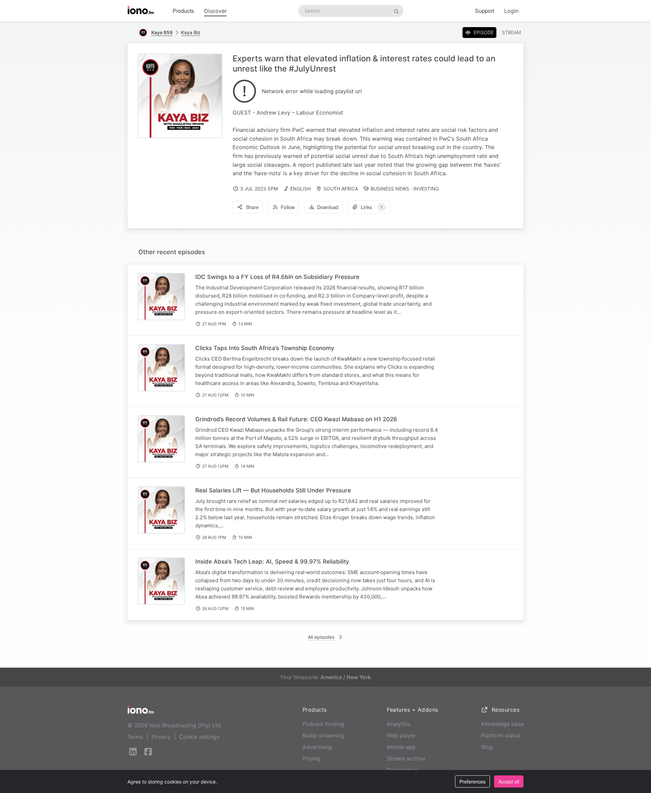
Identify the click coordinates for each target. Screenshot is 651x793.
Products (183, 11)
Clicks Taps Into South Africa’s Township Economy (264, 348)
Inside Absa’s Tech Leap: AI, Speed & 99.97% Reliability (272, 561)
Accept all (508, 781)
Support (484, 11)
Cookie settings (199, 736)
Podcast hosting (323, 723)
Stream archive (406, 758)
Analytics (398, 723)
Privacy (161, 736)
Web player (401, 735)
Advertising (317, 747)
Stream (511, 32)
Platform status (500, 735)
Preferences (472, 781)
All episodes (321, 637)
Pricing (311, 758)
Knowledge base (502, 723)
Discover (215, 10)
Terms (135, 736)
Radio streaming (323, 735)
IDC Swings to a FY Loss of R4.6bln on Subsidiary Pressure (277, 276)
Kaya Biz (190, 32)
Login (511, 10)
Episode (484, 32)
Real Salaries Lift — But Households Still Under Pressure (273, 490)
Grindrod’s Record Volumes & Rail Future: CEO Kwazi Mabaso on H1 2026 (296, 419)
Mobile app (401, 747)
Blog (487, 747)
